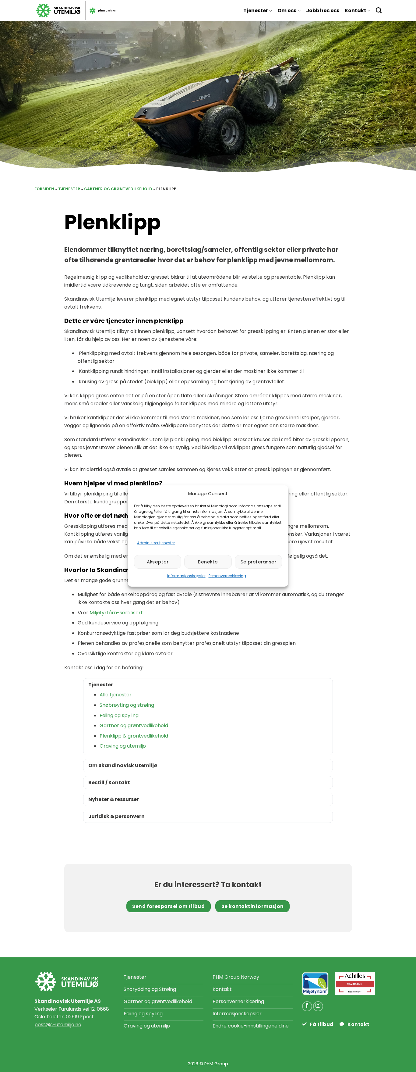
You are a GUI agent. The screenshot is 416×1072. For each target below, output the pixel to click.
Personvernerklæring (227, 575)
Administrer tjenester (156, 542)
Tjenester (255, 10)
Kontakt (355, 10)
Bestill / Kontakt (109, 782)
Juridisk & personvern (116, 816)
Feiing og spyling (119, 715)
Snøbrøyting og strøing (127, 705)
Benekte (208, 562)
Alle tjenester (116, 694)
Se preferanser (258, 562)
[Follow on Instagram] (318, 1006)
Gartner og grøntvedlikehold (118, 188)
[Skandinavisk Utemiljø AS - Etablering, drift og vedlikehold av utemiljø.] (117, 10)
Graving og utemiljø (123, 745)
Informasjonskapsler (186, 575)
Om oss (286, 10)
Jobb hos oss (322, 10)
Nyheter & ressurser (113, 799)
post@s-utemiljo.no (57, 1024)
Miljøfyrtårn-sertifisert (116, 612)
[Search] (379, 10)
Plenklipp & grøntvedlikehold (134, 735)
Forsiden (44, 188)
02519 (72, 1016)
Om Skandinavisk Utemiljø (122, 765)
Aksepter (157, 562)
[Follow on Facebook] (307, 1006)
